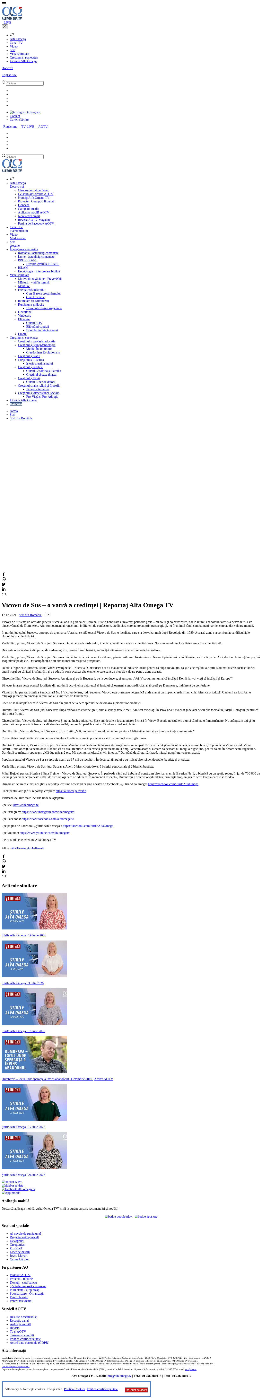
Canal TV (16, 42)
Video (14, 46)
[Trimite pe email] (4, 595)
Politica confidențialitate (102, 1389)
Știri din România (21, 418)
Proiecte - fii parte (21, 1278)
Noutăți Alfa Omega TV (34, 197)
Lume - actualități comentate (36, 256)
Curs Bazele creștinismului (43, 293)
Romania (20, 848)
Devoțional (25, 312)
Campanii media (28, 208)
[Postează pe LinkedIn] (4, 590)
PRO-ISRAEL (27, 260)
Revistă (14, 1328)
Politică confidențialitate (25, 1339)
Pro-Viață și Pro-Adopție (42, 396)
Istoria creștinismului (39, 363)
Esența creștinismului (31, 289)
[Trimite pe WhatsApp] (4, 580)
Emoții (22, 334)
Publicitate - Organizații (25, 1290)
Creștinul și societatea (24, 57)
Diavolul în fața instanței (42, 330)
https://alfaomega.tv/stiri (71, 791)
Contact (15, 116)
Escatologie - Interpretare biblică (39, 271)
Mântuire (24, 286)
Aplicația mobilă (20, 1324)
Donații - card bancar (23, 1282)
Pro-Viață (16, 1248)
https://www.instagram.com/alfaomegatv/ (48, 812)
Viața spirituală (19, 53)
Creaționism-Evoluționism (43, 352)
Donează (7, 68)
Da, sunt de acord (136, 1389)
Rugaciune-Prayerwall (24, 1237)
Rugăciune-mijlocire (31, 304)
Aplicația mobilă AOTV (33, 212)
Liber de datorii (20, 1252)
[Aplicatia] (118, 1216)
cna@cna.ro (190, 1369)
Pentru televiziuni (21, 1301)
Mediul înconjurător (39, 348)
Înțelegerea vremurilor (24, 249)
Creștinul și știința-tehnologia (36, 345)
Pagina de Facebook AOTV (36, 223)
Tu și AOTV (18, 1331)
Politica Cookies (74, 1389)
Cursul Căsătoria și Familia (43, 371)
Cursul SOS (34, 323)
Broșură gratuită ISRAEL (42, 264)
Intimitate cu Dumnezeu (33, 301)
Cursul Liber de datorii (40, 382)
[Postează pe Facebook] (4, 575)
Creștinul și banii (29, 378)
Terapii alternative (37, 389)
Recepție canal (19, 1320)
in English (33, 112)
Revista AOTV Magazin (34, 219)
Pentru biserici (19, 1297)
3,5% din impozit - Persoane (28, 1286)
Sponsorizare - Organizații (27, 1293)
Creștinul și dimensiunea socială (38, 393)
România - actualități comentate (38, 253)
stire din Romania (35, 848)
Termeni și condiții (22, 1335)
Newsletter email (29, 216)
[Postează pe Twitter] (4, 585)
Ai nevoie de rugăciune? (25, 1233)
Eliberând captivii (37, 326)
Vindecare (24, 315)
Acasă (14, 411)
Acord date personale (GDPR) (29, 1342)
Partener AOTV (20, 1275)
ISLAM (23, 267)
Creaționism (17, 1244)
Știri (12, 50)
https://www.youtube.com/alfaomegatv (45, 832)
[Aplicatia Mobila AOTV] (146, 1216)
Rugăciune (10, 126)
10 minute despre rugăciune (44, 308)
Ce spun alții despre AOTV (35, 194)
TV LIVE (28, 126)
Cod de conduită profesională (15, 1366)
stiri (13, 848)
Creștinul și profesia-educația (36, 341)
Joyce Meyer (18, 1255)
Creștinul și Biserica (31, 359)
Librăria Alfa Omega (23, 61)
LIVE (7, 22)
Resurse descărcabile (23, 1317)
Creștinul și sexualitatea (41, 374)
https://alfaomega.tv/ (26, 805)
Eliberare (24, 319)
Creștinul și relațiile (30, 367)
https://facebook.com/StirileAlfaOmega (173, 784)
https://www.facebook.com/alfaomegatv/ (48, 819)
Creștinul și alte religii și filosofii (39, 385)
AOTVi (43, 126)
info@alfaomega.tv (119, 1376)
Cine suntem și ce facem (33, 190)
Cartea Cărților (19, 119)
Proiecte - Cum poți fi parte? (36, 201)
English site (9, 75)
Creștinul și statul (29, 356)
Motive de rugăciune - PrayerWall (40, 278)
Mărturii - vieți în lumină (34, 282)
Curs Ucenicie (35, 297)
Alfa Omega (18, 39)
